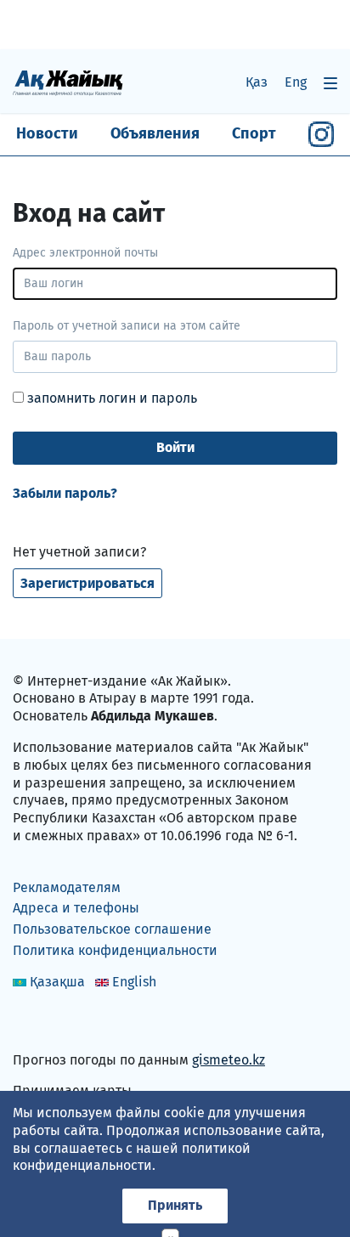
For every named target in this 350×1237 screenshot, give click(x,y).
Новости (47, 133)
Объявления (155, 133)
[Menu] (330, 83)
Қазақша (57, 982)
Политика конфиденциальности (115, 950)
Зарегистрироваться (87, 583)
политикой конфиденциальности (132, 1157)
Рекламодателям (67, 887)
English (134, 982)
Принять (175, 1205)
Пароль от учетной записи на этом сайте (126, 326)
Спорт (254, 133)
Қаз (257, 82)
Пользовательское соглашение (112, 929)
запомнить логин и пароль (110, 398)
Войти (175, 447)
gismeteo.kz (228, 1060)
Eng (296, 82)
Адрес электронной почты (85, 253)
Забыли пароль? (65, 493)
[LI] (50, 1023)
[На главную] (68, 82)
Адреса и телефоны (76, 908)
